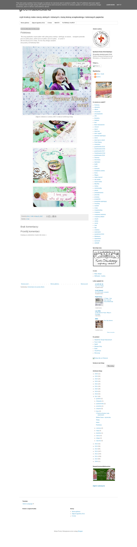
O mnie (50, 23)
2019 (96, 391)
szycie (96, 223)
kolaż (96, 166)
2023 (96, 381)
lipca (97, 411)
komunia (96, 168)
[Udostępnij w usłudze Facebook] (53, 216)
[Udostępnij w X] (51, 216)
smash (96, 219)
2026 (96, 374)
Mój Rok (96, 184)
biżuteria (96, 118)
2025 (96, 376)
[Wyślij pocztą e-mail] (47, 216)
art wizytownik (98, 114)
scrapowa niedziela (100, 214)
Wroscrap (97, 353)
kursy (96, 173)
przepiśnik (97, 199)
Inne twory (97, 160)
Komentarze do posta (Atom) (36, 287)
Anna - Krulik (100, 74)
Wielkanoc (97, 236)
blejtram (96, 120)
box (95, 122)
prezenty (96, 195)
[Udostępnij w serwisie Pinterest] (55, 216)
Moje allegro (98, 274)
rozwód (96, 205)
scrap (27, 219)
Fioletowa (99, 425)
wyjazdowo (97, 238)
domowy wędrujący (100, 135)
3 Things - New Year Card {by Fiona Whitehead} (108, 300)
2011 (96, 456)
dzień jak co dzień (99, 140)
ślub (95, 225)
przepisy (96, 197)
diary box (97, 131)
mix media (97, 179)
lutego (98, 438)
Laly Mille (98, 311)
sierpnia (98, 408)
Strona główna (25, 23)
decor (96, 129)
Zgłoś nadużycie (99, 486)
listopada (99, 401)
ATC (95, 116)
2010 (96, 459)
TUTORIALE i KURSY (68, 23)
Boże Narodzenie (99, 125)
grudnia (98, 398)
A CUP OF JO (99, 284)
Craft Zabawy (99, 290)
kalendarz (97, 162)
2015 (96, 446)
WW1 (96, 319)
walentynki (97, 232)
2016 (96, 444)
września (99, 406)
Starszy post (84, 284)
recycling (97, 203)
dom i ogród (97, 133)
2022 (96, 384)
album (96, 109)
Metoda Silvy (98, 346)
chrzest (96, 127)
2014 (96, 449)
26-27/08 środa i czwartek (102, 292)
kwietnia (98, 433)
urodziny (96, 230)
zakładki (96, 243)
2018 (96, 394)
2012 (96, 454)
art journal (97, 111)
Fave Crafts (97, 342)
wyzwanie (97, 241)
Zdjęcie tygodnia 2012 (38, 23)
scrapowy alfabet (99, 216)
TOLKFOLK (97, 350)
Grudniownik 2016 (99, 149)
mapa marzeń (98, 177)
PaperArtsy (98, 296)
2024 (96, 379)
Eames (99, 77)
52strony (96, 105)
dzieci (96, 138)
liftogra (96, 175)
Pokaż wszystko (111, 332)
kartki (96, 164)
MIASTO (57, 23)
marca (98, 435)
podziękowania (98, 192)
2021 (96, 386)
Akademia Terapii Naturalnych (103, 340)
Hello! (97, 422)
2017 (96, 396)
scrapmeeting (98, 210)
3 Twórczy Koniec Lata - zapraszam (103, 414)
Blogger (80, 531)
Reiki (95, 348)
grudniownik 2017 (99, 151)
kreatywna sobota (99, 170)
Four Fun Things (99, 285)
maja (97, 430)
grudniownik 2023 (99, 155)
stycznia (98, 440)
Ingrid (96, 344)
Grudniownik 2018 (99, 153)
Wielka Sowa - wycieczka (103, 417)
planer (96, 190)
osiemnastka (98, 188)
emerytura (97, 144)
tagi (95, 227)
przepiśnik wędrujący (100, 201)
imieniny (96, 157)
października (100, 403)
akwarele (97, 107)
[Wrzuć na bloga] (49, 216)
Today (98, 420)
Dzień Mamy (98, 142)
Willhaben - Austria (99, 276)
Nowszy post (24, 284)
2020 (96, 389)
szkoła (96, 221)
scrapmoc (97, 212)
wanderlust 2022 (99, 234)
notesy (96, 186)
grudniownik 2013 (99, 146)
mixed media (98, 181)
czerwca (98, 428)
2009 (96, 461)
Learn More (110, 5)
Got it (119, 5)
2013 (96, 451)
